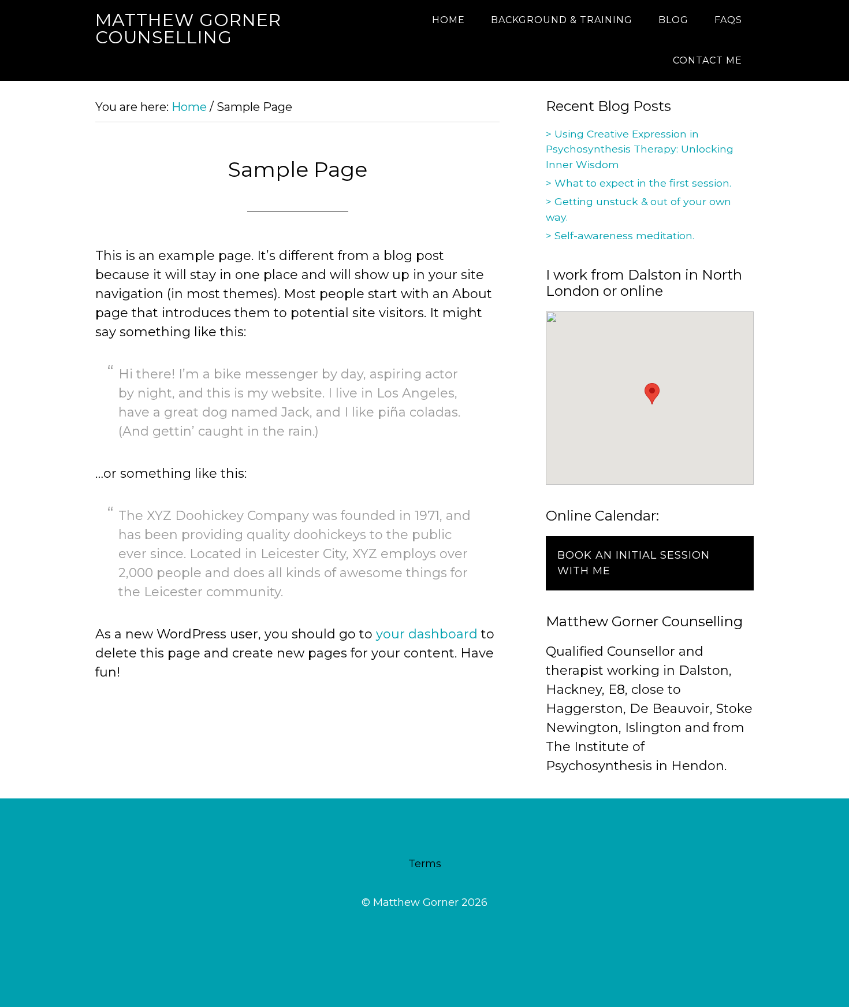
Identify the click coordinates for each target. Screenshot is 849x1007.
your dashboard (427, 634)
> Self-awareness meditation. (620, 235)
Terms (424, 863)
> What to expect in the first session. (638, 183)
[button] (652, 393)
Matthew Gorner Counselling (188, 28)
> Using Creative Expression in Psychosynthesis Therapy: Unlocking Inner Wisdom (639, 149)
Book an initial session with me (633, 563)
